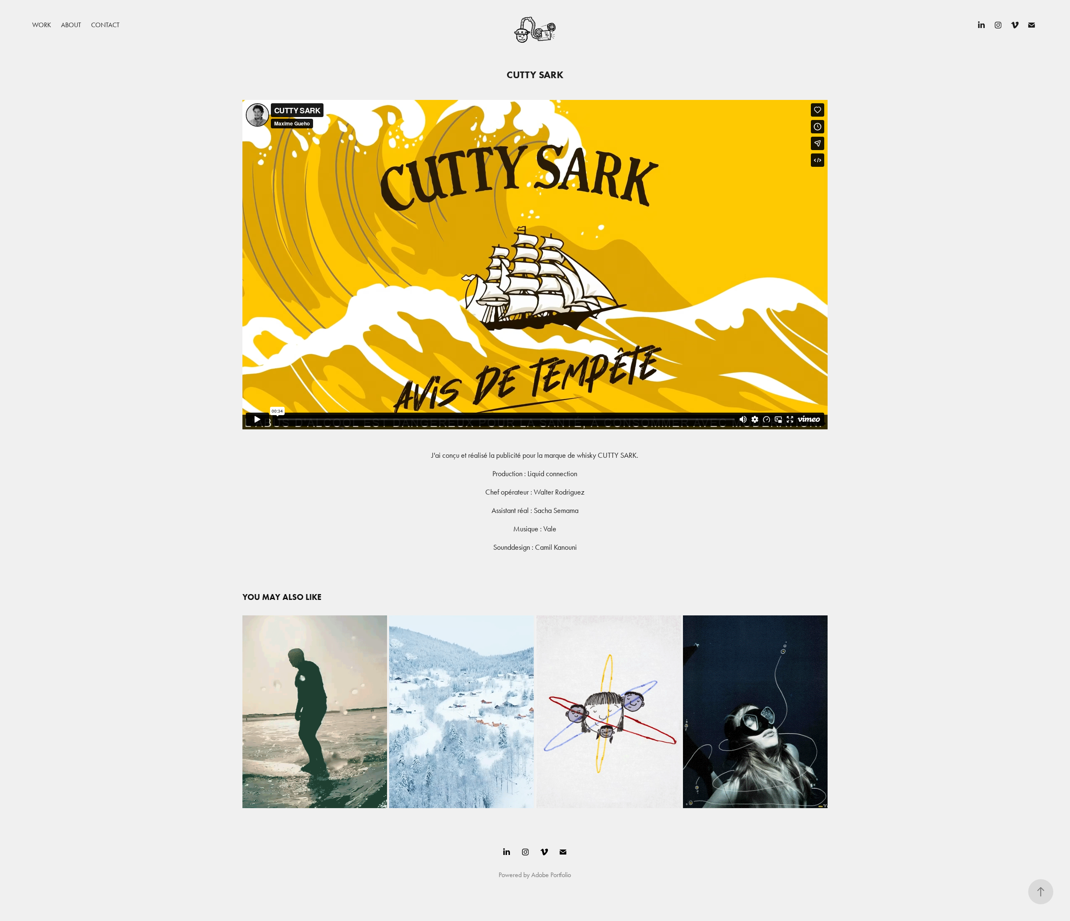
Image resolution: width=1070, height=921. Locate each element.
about (71, 25)
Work (41, 25)
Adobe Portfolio (551, 875)
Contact (105, 25)
